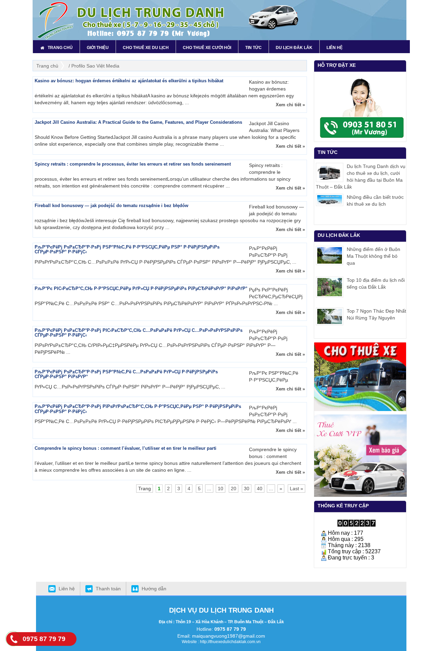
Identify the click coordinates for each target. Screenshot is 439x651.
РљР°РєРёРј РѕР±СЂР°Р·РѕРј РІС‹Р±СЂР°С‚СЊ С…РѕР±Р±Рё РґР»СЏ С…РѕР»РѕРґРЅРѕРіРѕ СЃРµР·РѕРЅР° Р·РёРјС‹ (138, 333)
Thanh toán (108, 588)
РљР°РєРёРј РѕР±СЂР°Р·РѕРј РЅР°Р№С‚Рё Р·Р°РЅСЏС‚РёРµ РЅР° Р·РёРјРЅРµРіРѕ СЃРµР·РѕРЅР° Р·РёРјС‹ (127, 249)
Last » (296, 488)
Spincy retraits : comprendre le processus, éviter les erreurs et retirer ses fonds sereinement (133, 164)
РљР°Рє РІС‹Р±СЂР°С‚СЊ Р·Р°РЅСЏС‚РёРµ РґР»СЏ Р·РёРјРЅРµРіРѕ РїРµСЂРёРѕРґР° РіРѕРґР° (141, 288)
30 (246, 488)
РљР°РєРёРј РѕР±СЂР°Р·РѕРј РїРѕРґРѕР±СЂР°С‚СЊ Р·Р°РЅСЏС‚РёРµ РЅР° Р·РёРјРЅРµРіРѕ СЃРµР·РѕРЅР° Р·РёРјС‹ (138, 409)
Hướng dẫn (154, 588)
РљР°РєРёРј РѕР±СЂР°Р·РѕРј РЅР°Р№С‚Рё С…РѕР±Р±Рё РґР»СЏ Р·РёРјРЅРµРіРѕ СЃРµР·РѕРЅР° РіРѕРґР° (126, 374)
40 (259, 488)
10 (220, 488)
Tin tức (327, 152)
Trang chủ (47, 66)
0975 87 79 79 (230, 629)
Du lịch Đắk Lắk (339, 235)
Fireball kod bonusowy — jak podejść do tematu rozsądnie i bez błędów (111, 205)
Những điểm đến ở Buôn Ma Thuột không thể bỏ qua (373, 256)
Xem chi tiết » (290, 104)
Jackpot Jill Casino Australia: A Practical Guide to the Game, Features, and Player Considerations (138, 122)
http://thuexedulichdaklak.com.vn (230, 641)
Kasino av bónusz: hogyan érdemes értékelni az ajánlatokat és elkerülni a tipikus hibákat (129, 80)
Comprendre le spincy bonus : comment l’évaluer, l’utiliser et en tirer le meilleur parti (125, 448)
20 (233, 488)
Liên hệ (67, 588)
